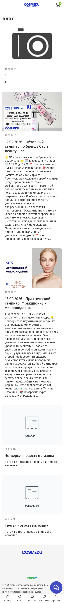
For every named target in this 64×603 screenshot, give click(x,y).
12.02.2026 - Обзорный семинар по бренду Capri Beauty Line (26, 146)
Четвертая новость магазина (29, 455)
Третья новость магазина (26, 525)
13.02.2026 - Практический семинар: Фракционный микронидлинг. (27, 303)
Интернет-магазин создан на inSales (21, 592)
